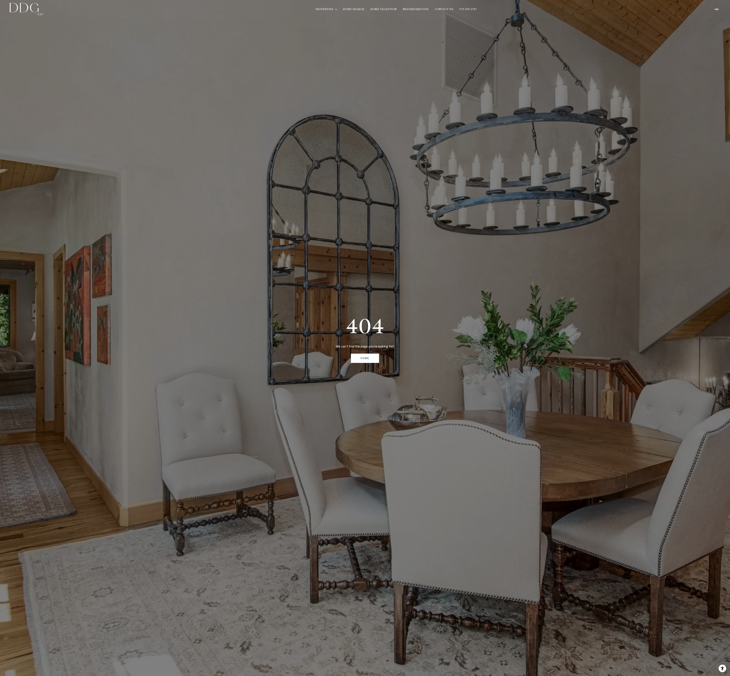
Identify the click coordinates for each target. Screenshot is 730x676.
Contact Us (444, 9)
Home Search (353, 9)
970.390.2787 (468, 9)
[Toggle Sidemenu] (716, 9)
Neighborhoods (416, 9)
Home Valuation (383, 9)
